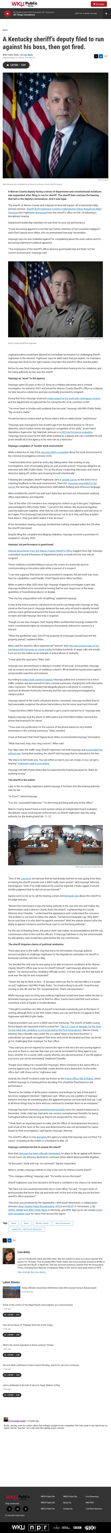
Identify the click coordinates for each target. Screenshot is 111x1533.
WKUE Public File (70, 1497)
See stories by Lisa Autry (32, 1272)
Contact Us (68, 1509)
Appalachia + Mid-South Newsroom (27, 1229)
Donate (100, 4)
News (5, 30)
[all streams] (107, 13)
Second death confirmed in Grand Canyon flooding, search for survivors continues (41, 1365)
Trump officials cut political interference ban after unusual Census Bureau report (59, 1288)
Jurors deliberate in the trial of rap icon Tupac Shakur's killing (31, 1385)
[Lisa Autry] (9, 1256)
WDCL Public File (48, 1509)
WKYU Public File (48, 1497)
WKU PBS (90, 1503)
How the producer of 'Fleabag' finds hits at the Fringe (28, 1325)
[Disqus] (55, 1450)
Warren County (42, 1223)
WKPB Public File (48, 1503)
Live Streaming (92, 1497)
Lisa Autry (28, 54)
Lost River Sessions (94, 1509)
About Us (67, 1503)
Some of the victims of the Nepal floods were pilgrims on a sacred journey (38, 1305)
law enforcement (63, 1223)
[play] (7, 13)
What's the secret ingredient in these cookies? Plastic (28, 1345)
